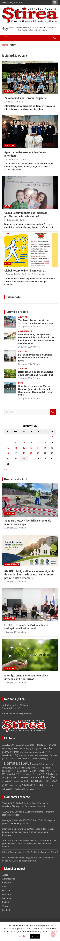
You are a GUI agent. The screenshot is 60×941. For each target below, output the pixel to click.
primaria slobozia (42, 777)
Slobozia (33, 785)
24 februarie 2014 (12, 220)
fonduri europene (40, 759)
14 (38, 448)
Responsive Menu (55, 2)
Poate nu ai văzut (15, 479)
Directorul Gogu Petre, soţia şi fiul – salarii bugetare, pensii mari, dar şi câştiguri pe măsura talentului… (28, 832)
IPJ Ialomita (22, 768)
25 (16, 458)
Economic (7, 894)
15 (45, 448)
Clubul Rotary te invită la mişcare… (25, 270)
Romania (15, 786)
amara (20, 745)
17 (8, 453)
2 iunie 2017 (9, 102)
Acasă (5, 875)
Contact (6, 910)
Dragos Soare (41, 756)
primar (11, 777)
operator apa (29, 774)
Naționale (6, 898)
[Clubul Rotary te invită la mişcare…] (30, 250)
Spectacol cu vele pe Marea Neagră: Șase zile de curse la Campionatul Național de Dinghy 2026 (36, 391)
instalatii (48, 764)
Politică (5, 902)
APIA (53, 745)
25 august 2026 (25, 364)
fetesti (15, 758)
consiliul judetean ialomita (35, 752)
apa (42, 744)
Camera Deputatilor (21, 749)
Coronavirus (26, 756)
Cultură (9, 91)
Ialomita (16, 763)
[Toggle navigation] (6, 38)
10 (8, 448)
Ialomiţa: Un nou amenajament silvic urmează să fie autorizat (35, 373)
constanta (10, 755)
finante (26, 759)
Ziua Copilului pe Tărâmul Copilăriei (25, 98)
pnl (40, 774)
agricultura (8, 745)
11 (16, 448)
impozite (37, 764)
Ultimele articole (17, 312)
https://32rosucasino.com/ (15, 852)
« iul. (6, 469)
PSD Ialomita (42, 781)
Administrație (25, 331)
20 (31, 453)
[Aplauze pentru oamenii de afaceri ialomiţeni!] (30, 132)
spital (49, 786)
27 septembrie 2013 (13, 274)
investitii (8, 768)
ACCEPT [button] (34, 936)
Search (53, 412)
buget (6, 749)
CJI (37, 748)
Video (5, 906)
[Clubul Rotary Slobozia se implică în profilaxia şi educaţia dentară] (30, 192)
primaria (23, 777)
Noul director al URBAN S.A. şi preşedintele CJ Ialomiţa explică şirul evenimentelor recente (29, 843)
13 (31, 448)
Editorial (6, 890)
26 (24, 458)
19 (24, 453)
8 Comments (38, 274)
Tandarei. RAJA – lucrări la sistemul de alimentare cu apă (35, 322)
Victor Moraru (33, 789)
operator (14, 774)
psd (29, 781)
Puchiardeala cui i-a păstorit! (44, 852)
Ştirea (37, 326)
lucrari (22, 771)
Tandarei (20, 789)
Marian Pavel (39, 770)
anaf (30, 745)
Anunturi (9, 145)
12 (24, 448)
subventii (8, 789)
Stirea (20, 102)
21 (38, 453)
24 (8, 458)
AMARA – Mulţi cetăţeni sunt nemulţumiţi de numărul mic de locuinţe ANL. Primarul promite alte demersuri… (36, 339)
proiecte (18, 781)
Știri (7, 206)
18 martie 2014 (11, 159)
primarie (7, 781)
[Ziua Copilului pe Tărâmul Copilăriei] (30, 77)
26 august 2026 (25, 326)
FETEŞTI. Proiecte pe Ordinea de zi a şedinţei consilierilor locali (35, 357)
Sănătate (6, 882)
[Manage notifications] (53, 934)
